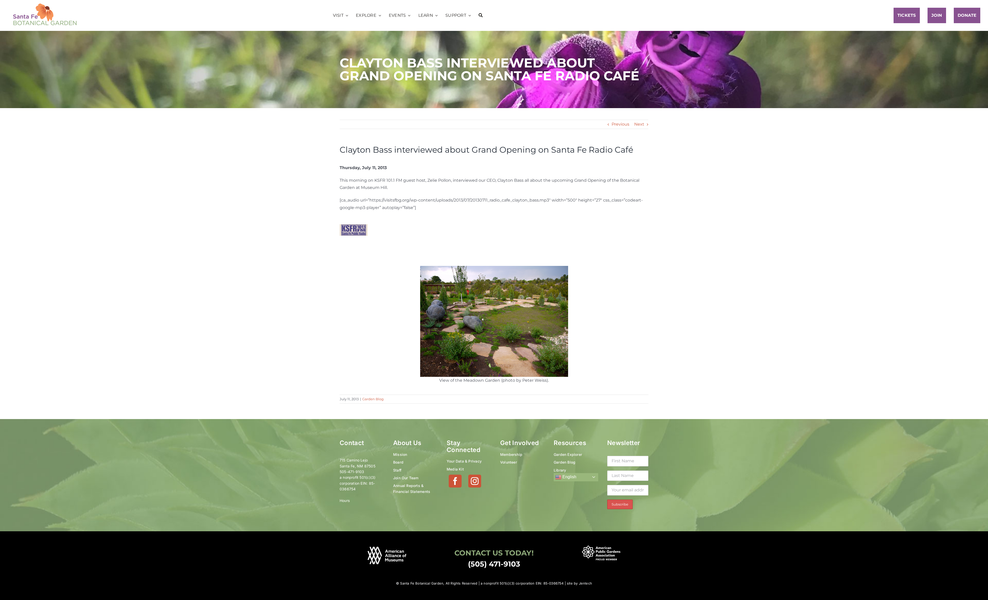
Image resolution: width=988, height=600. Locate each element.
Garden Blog (373, 399)
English (568, 477)
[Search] (481, 15)
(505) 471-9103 (494, 564)
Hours (345, 500)
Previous (620, 124)
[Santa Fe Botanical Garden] (45, 4)
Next (639, 124)
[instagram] (474, 481)
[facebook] (455, 481)
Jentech (585, 583)
